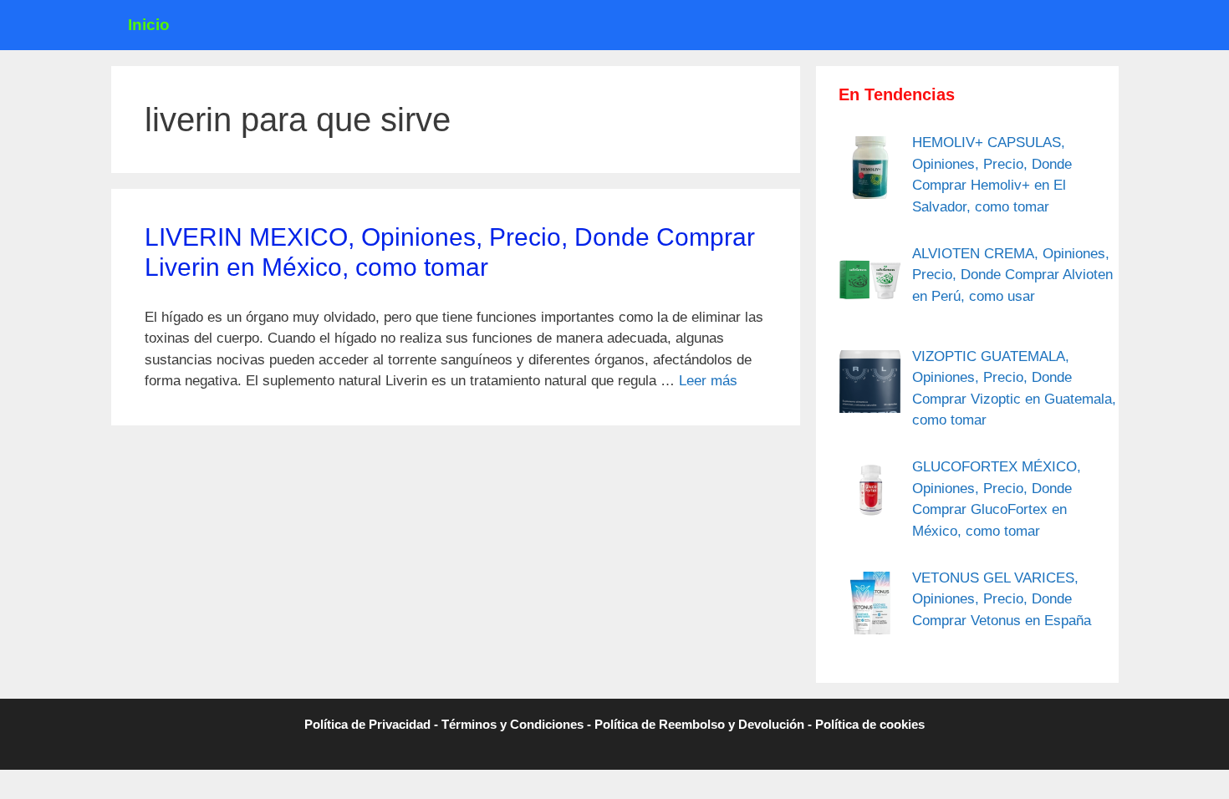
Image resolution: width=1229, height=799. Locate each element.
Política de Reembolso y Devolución (699, 724)
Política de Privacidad (367, 724)
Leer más (708, 381)
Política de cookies (870, 724)
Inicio (149, 24)
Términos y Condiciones (512, 724)
